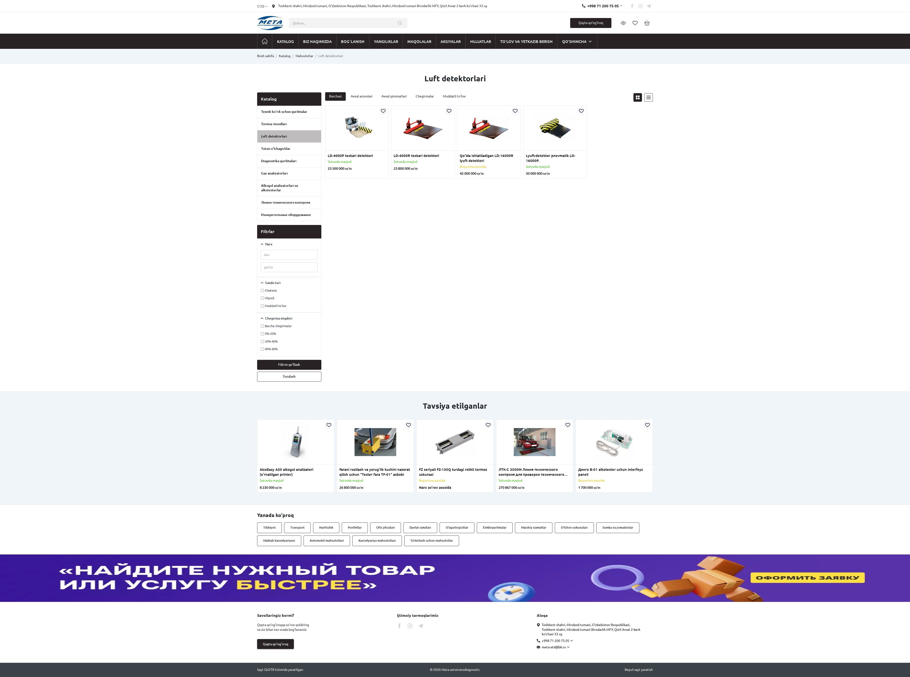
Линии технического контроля (285, 202)
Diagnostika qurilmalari (278, 161)
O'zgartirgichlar (457, 527)
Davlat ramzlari (420, 527)
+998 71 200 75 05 (603, 6)
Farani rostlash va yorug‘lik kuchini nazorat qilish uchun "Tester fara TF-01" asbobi (374, 471)
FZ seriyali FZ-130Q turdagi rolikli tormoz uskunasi (453, 471)
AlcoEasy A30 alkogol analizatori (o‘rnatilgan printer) (286, 471)
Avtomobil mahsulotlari (327, 540)
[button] (341, 148)
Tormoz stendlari (274, 124)
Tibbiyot (269, 527)
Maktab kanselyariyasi (279, 540)
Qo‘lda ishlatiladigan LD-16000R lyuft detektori (486, 158)
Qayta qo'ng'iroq (590, 23)
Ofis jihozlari (385, 527)
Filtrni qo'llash (289, 364)
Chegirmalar (425, 96)
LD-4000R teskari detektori (416, 156)
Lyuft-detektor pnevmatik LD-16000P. (550, 158)
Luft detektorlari (274, 136)
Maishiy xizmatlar (533, 527)
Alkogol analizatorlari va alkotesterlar (279, 188)
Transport (297, 527)
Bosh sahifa (265, 56)
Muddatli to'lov (454, 96)
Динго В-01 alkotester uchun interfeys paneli (610, 471)
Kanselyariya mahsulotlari (377, 540)
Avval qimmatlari (394, 96)
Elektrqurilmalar (494, 527)
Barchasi (335, 96)
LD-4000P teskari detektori (350, 156)
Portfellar (355, 527)
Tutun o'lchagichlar (275, 149)
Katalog (285, 56)
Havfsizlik (326, 527)
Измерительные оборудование (286, 215)
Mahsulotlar (304, 56)
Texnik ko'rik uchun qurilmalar (284, 112)
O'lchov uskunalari (574, 527)
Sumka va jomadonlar (617, 527)
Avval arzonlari (362, 96)
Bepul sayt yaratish (639, 670)
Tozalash (289, 376)
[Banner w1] (455, 578)
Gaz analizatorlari (274, 173)
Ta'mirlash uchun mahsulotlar (431, 540)
